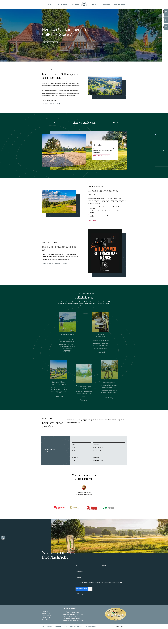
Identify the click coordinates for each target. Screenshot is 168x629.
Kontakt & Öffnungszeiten (119, 4)
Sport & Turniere (106, 4)
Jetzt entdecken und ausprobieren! (55, 263)
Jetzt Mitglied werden (50, 42)
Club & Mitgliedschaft (62, 4)
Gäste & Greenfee (75, 4)
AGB (65, 626)
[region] (98, 450)
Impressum (49, 626)
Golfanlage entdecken (51, 103)
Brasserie (69, 93)
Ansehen (67, 351)
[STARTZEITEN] (166, 12)
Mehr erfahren (99, 154)
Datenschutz (58, 626)
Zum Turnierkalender (75, 426)
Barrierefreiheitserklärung (91, 626)
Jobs (43, 626)
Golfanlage (48, 4)
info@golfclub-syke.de (50, 619)
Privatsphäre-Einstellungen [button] (76, 626)
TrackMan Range (61, 90)
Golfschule (93, 4)
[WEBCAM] (166, 27)
